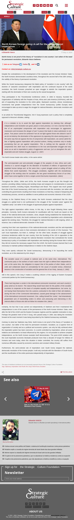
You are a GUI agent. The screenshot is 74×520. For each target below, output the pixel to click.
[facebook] (34, 5)
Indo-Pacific (22, 366)
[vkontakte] (44, 5)
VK (36, 64)
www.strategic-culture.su (58, 515)
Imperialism (15, 366)
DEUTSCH (61, 12)
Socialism (42, 366)
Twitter (25, 64)
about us (35, 511)
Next (68, 399)
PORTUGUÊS (27, 12)
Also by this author (8, 442)
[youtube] (48, 5)
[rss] (51, 5)
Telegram (15, 64)
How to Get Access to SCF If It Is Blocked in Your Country (37, 405)
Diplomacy (8, 366)
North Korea (36, 366)
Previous (5, 399)
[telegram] (41, 5)
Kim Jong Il (29, 366)
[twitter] (37, 5)
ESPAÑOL (10, 12)
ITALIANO (44, 12)
